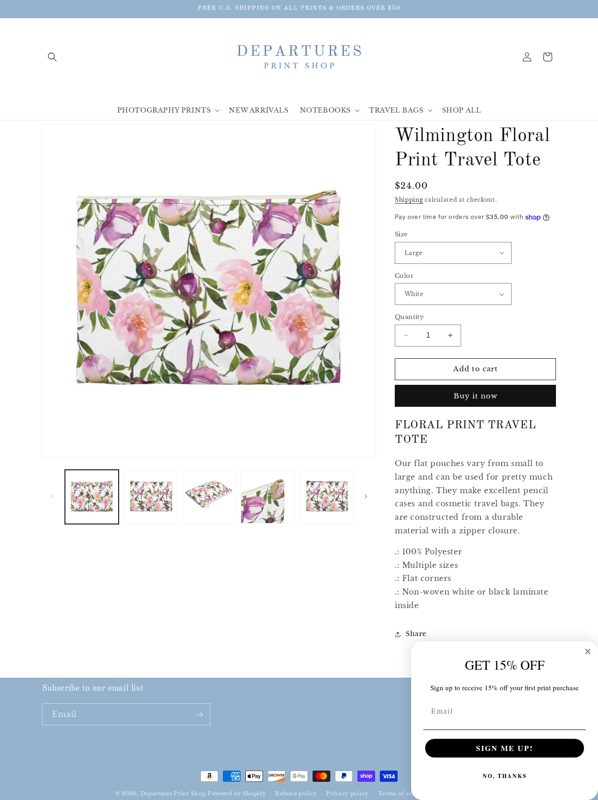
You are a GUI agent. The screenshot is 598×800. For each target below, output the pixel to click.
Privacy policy (347, 793)
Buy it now (476, 395)
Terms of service (402, 793)
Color (404, 276)
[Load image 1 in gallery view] (92, 497)
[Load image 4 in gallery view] (267, 497)
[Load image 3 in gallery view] (209, 497)
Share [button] (416, 634)
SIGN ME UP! (504, 748)
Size (401, 234)
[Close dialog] (587, 651)
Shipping (409, 199)
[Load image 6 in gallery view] (326, 497)
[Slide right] (366, 496)
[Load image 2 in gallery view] (150, 497)
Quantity (409, 317)
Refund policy (296, 793)
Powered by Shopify (236, 793)
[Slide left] (52, 496)
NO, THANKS (505, 776)
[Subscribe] (199, 715)
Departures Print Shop (173, 793)
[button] (52, 57)
